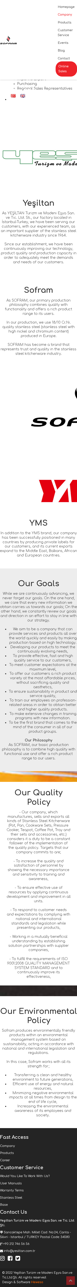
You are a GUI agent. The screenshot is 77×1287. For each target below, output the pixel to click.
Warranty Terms (12, 1190)
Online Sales (63, 69)
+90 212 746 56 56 (16, 1244)
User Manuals (11, 1183)
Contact (64, 58)
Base (4, 1204)
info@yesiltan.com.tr (19, 1251)
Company (65, 14)
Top (70, 1280)
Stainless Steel (11, 1197)
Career (5, 1160)
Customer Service (65, 33)
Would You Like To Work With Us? (25, 1176)
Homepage (66, 7)
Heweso (37, 1282)
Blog (61, 50)
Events (63, 42)
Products (64, 22)
